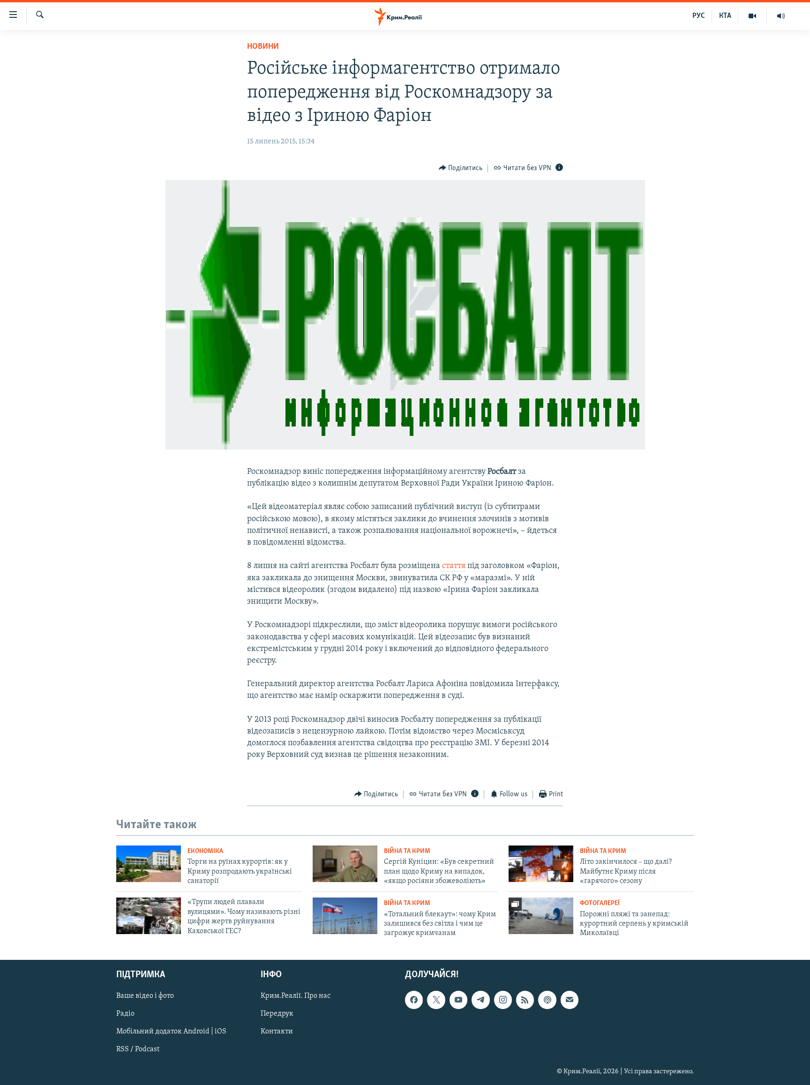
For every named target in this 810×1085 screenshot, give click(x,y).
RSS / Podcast (137, 1049)
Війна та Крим (407, 851)
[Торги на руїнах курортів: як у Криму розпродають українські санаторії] (148, 864)
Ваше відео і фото (145, 996)
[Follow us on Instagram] (503, 1000)
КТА (725, 16)
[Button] (461, 168)
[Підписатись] (569, 1000)
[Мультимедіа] (752, 15)
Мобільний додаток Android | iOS (171, 1031)
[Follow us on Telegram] (480, 1000)
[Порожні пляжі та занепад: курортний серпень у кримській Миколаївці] (541, 916)
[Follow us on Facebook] (414, 1000)
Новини (263, 47)
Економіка (205, 851)
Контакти (277, 1031)
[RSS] (525, 1000)
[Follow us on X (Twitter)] (436, 1000)
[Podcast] (547, 1000)
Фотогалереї (600, 903)
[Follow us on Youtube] (458, 1000)
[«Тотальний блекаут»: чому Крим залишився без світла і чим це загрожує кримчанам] (345, 916)
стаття (452, 566)
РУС (698, 16)
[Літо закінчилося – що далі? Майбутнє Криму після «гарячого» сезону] (541, 864)
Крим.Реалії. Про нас (295, 996)
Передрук (277, 1014)
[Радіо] (781, 15)
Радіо (125, 1014)
